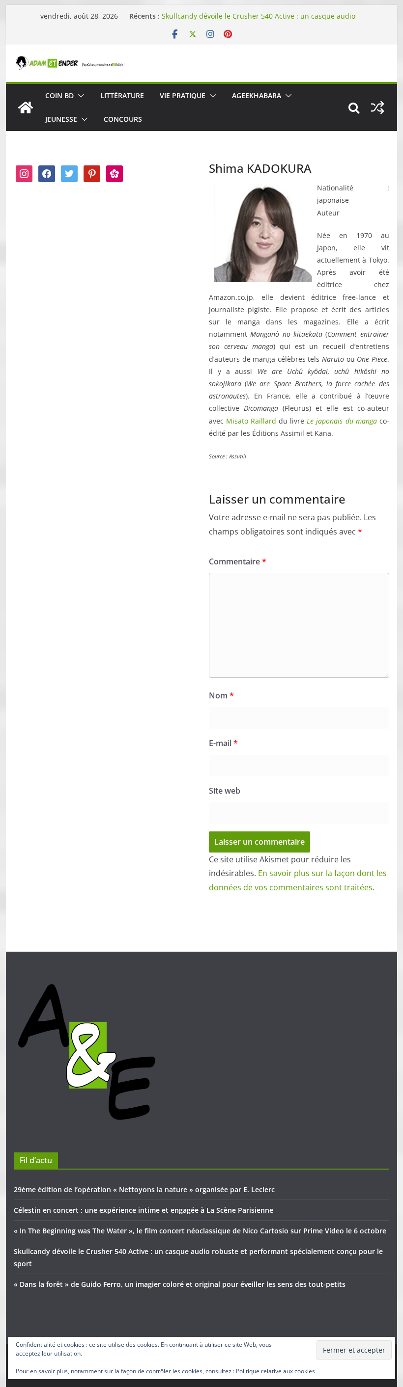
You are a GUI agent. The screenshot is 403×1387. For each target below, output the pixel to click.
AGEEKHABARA (256, 95)
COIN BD (59, 95)
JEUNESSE (61, 119)
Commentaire (237, 561)
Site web (224, 790)
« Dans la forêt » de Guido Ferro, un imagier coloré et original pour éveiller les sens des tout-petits (179, 1284)
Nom (221, 695)
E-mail (223, 743)
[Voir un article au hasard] (377, 107)
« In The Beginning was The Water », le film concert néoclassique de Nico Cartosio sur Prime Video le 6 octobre (200, 1230)
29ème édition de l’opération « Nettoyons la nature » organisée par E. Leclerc (144, 1189)
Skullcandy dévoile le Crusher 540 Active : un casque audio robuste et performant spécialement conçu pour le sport (258, 20)
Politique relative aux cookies (275, 1371)
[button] (79, 96)
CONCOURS (123, 119)
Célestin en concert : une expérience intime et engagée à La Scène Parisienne (143, 1210)
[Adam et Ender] (25, 107)
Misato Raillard (251, 421)
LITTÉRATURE (122, 95)
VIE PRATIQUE (182, 95)
